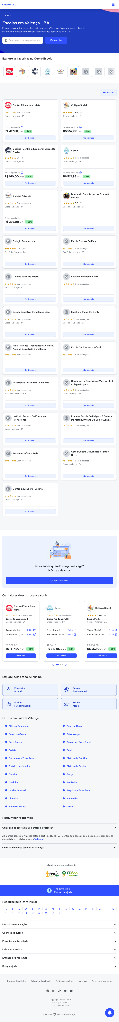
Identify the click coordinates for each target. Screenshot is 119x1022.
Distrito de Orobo (76, 766)
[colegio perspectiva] (86, 71)
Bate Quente (16, 742)
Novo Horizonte (17, 806)
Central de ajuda (63, 892)
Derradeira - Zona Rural (21, 758)
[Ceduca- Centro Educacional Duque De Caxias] (35, 71)
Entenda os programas (14, 957)
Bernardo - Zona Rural (78, 742)
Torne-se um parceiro (102, 981)
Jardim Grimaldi (17, 790)
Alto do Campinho (19, 726)
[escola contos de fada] (98, 71)
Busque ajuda (9, 966)
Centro (70, 750)
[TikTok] (59, 991)
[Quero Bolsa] (15, 4)
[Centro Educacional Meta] (9, 71)
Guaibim (13, 782)
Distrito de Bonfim (76, 758)
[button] (53, 664)
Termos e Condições (16, 981)
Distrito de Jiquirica (19, 766)
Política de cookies (64, 981)
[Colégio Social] (22, 71)
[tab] (57, 664)
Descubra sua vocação (14, 924)
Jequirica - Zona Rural (78, 790)
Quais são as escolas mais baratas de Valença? (27, 827)
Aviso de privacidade (41, 981)
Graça (69, 774)
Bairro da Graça (17, 734)
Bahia (8, 15)
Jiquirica (13, 798)
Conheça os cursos (12, 932)
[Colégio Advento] (60, 71)
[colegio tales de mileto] (111, 71)
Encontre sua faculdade (15, 941)
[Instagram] (53, 991)
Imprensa (82, 981)
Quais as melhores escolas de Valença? (23, 847)
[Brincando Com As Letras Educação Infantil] (73, 71)
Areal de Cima (74, 726)
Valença (38, 839)
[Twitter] (65, 991)
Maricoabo (72, 798)
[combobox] (22, 40)
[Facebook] (48, 991)
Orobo (70, 806)
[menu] (113, 4)
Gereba (13, 774)
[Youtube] (71, 991)
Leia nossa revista (12, 949)
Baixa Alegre (73, 734)
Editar (30, 630)
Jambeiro (71, 782)
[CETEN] (47, 71)
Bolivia (12, 750)
